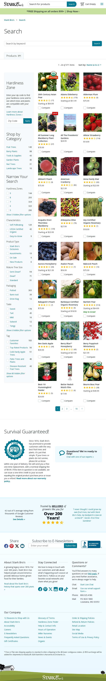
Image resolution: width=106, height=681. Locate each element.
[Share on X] (17, 546)
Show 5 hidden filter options (18, 214)
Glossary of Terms (46, 618)
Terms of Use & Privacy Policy (85, 637)
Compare (46, 107)
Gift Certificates (11, 641)
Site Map (76, 629)
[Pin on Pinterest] (12, 546)
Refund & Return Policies (83, 622)
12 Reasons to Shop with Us (16, 618)
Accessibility (9, 625)
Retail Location (78, 625)
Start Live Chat (86, 584)
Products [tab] (13, 56)
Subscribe (70, 545)
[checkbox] (19, 193)
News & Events (45, 637)
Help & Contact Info (47, 625)
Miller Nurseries (45, 633)
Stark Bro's (9, 20)
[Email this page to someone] (22, 546)
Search (72, 4)
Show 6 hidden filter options (18, 330)
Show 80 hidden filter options (15, 375)
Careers (7, 629)
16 (76, 408)
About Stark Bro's (12, 622)
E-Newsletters (10, 633)
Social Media (77, 633)
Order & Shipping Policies (83, 618)
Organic (41, 641)
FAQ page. (92, 573)
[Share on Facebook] (6, 546)
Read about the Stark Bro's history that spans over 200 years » (19, 586)
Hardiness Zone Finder (48, 622)
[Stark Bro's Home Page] (14, 4)
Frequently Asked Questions (16, 637)
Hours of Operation (46, 629)
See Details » (19, 519)
